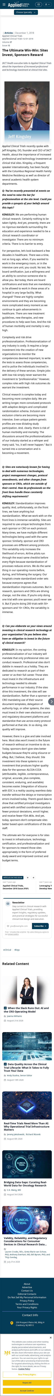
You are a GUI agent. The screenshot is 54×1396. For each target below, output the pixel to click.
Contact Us (27, 1290)
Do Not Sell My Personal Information (27, 1297)
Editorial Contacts (27, 1294)
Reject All (27, 1382)
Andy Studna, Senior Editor (19, 1075)
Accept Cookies (27, 1390)
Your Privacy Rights (27, 1307)
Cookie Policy (24, 1369)
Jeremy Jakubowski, (16, 1134)
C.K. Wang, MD (14, 1190)
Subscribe (38, 926)
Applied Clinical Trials (12, 36)
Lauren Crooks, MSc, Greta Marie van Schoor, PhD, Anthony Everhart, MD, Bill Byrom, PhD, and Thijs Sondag (27, 1254)
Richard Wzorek (33, 1134)
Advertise (27, 1287)
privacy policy (13, 934)
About (27, 1283)
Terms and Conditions (27, 1304)
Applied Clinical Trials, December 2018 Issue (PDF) (15, 887)
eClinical (7, 949)
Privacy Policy (27, 1300)
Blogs (17, 949)
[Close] (51, 1338)
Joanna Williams (14, 1016)
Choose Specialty (24, 12)
